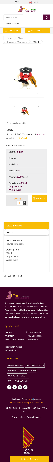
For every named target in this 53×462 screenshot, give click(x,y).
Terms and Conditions (15, 339)
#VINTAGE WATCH (18, 380)
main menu (13, 31)
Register (15, 23)
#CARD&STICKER (17, 375)
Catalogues (37, 31)
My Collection (35, 335)
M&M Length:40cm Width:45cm (17, 186)
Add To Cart (41, 198)
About (9, 332)
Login (6, 23)
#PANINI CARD (28, 370)
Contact (10, 335)
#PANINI (12, 370)
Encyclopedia (34, 332)
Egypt (20, 151)
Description (14, 225)
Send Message (30, 459)
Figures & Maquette (16, 123)
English (35, 2)
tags (10, 232)
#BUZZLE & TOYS (35, 365)
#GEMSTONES (15, 365)
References (33, 339)
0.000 (20, 177)
